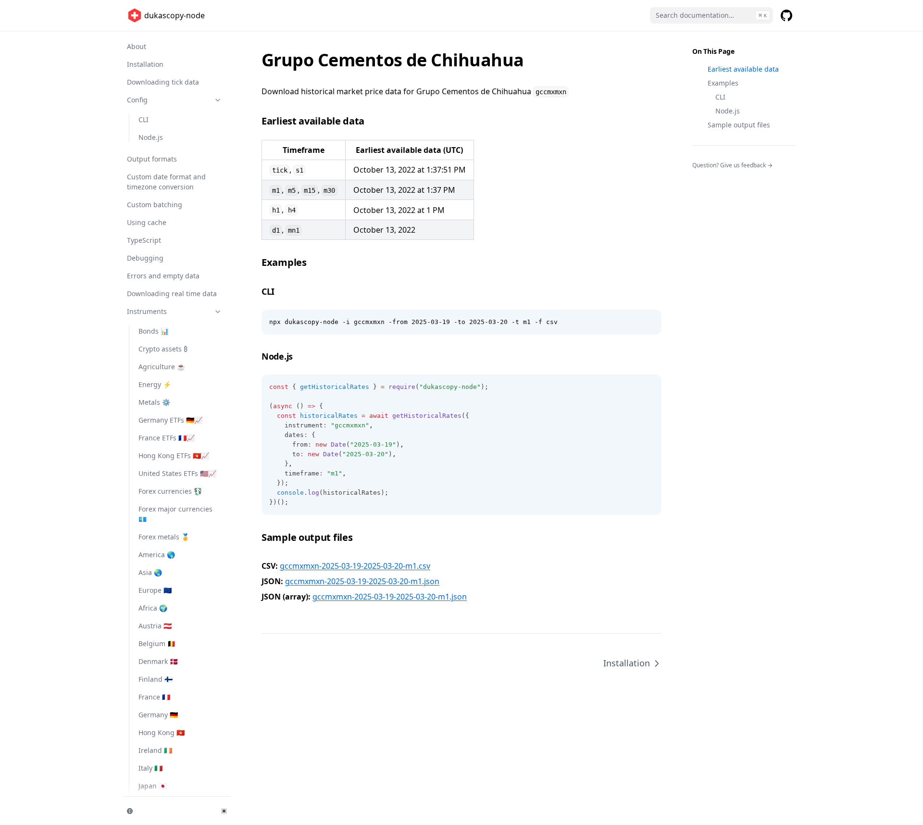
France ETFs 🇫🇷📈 (166, 437)
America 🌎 (156, 554)
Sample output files (739, 124)
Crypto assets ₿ (162, 348)
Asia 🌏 (150, 572)
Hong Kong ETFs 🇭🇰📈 (173, 455)
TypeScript (144, 240)
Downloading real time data (172, 293)
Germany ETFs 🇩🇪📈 (170, 420)
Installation (145, 64)
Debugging (145, 257)
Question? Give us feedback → (732, 165)
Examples (723, 83)
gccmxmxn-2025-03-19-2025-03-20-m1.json (362, 581)
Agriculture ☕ (161, 366)
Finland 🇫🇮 (155, 679)
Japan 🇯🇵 (152, 785)
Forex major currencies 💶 (175, 514)
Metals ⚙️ (154, 402)
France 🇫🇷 (154, 696)
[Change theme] (224, 811)
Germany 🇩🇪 (158, 714)
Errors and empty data (163, 275)
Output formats (152, 158)
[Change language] (168, 811)
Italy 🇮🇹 (150, 768)
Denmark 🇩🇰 (158, 661)
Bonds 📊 (153, 331)
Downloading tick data (163, 82)
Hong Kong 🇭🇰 (161, 732)
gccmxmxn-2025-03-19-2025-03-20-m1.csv (355, 566)
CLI (143, 119)
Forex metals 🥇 (163, 536)
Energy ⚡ (154, 384)
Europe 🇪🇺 (155, 590)
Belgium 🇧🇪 (156, 643)
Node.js (150, 137)
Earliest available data (743, 69)
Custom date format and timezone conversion (166, 181)
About (136, 46)
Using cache (146, 222)
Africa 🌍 (152, 607)
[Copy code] (649, 322)
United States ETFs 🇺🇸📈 (177, 473)
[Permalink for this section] (371, 120)
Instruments (147, 311)
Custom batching (154, 204)
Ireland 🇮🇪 (155, 750)
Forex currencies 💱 (170, 491)
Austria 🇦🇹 (155, 625)
